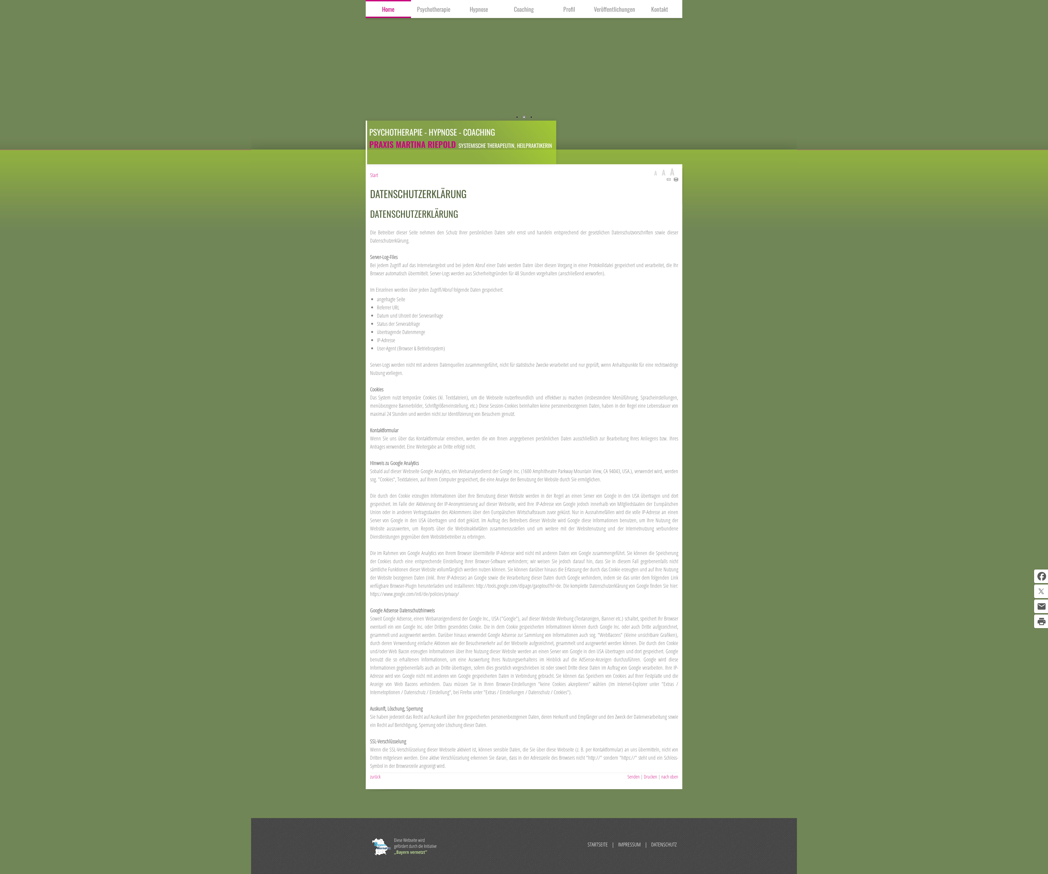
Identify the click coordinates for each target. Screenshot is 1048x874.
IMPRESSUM (629, 844)
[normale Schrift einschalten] (655, 171)
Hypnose (479, 9)
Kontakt (659, 9)
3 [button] (531, 118)
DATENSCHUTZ (664, 844)
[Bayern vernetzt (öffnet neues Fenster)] (404, 853)
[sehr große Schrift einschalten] (672, 171)
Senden (633, 776)
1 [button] (517, 118)
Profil (569, 9)
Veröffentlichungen (614, 9)
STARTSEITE (598, 844)
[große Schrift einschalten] (663, 171)
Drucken (650, 776)
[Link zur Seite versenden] (668, 179)
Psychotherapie (433, 9)
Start (374, 175)
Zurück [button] (270, 80)
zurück (375, 776)
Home (388, 9)
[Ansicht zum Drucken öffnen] (676, 179)
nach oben (669, 776)
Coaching (524, 9)
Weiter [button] (778, 80)
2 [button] (524, 118)
